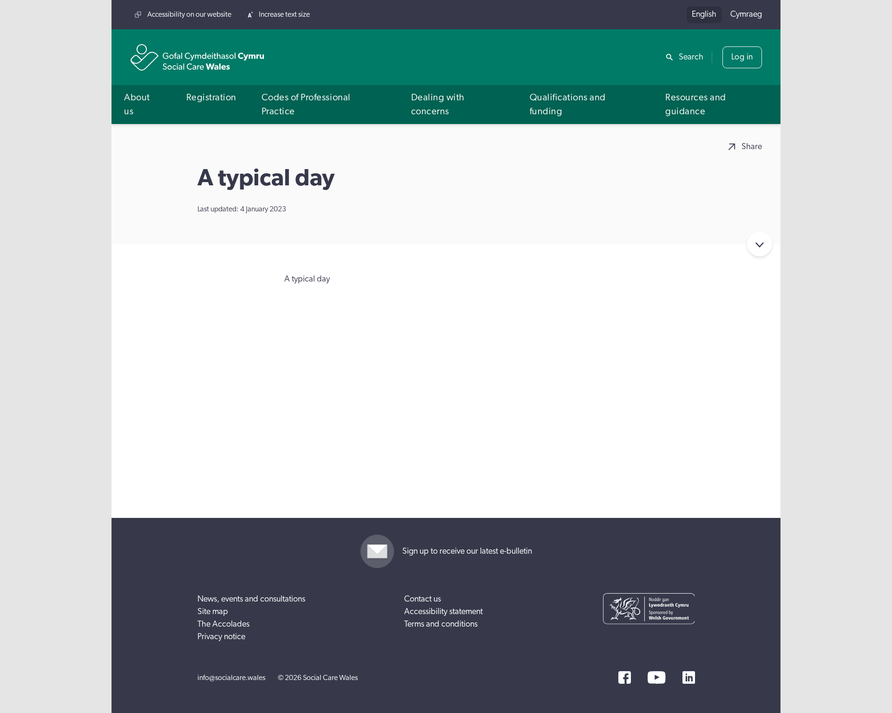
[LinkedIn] (688, 677)
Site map (212, 612)
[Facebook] (624, 677)
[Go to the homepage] (197, 57)
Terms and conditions (441, 624)
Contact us (422, 599)
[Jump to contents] (759, 243)
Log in (742, 57)
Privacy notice (221, 637)
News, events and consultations (251, 599)
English (704, 14)
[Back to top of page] (875, 15)
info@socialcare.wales (231, 677)
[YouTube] (656, 677)
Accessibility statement (443, 612)
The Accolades (223, 624)
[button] (143, 104)
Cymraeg (746, 14)
